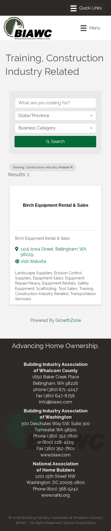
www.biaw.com (55, 454)
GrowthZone (68, 320)
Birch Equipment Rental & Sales (42, 238)
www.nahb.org (55, 495)
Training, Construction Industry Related (41, 167)
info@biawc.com (55, 402)
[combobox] (55, 116)
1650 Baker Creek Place (55, 376)
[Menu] (86, 8)
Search (58, 141)
